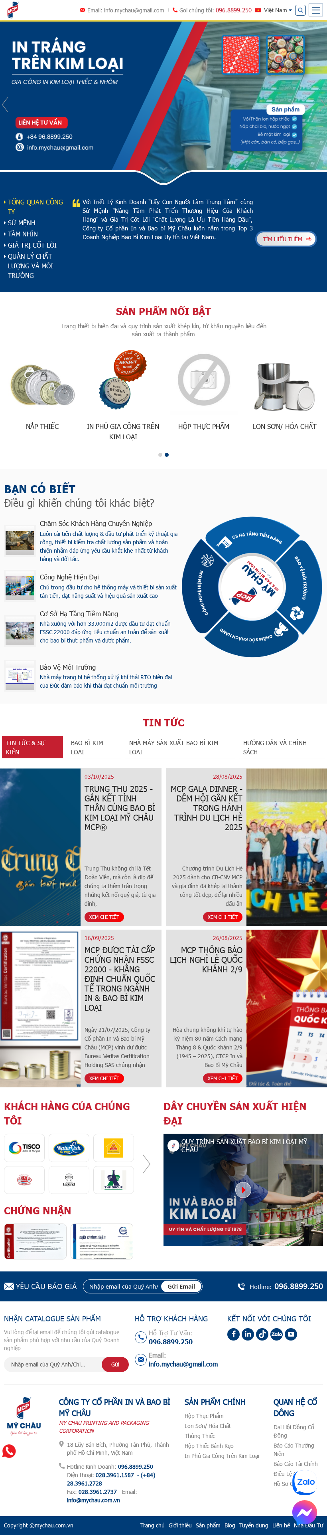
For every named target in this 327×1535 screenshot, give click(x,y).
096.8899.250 (234, 10)
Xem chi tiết (104, 917)
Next (322, 104)
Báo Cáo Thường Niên (294, 1449)
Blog (230, 1525)
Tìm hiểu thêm (282, 239)
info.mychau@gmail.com (134, 10)
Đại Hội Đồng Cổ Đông (294, 1431)
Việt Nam (275, 10)
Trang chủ (152, 1525)
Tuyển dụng (253, 1525)
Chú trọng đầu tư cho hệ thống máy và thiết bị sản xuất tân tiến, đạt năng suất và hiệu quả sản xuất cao (108, 591)
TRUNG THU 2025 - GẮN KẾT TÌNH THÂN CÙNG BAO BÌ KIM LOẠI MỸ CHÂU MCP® (120, 808)
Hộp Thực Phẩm (204, 1415)
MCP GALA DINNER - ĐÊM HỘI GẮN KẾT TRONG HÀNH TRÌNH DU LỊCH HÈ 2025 (206, 808)
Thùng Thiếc (200, 1435)
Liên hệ (281, 1525)
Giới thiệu (180, 1525)
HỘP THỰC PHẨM (203, 426)
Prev (5, 104)
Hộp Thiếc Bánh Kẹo (209, 1445)
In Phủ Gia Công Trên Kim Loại (222, 1455)
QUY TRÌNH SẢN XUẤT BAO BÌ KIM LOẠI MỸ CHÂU (244, 1145)
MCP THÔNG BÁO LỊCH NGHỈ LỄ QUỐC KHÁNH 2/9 (206, 959)
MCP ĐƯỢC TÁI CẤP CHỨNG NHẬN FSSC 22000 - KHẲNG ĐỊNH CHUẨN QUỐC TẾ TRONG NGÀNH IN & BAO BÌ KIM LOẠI (120, 978)
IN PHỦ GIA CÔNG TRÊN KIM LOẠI (123, 431)
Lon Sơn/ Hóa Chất (208, 1425)
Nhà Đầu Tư (308, 1525)
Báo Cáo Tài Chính (296, 1463)
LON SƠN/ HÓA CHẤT (285, 426)
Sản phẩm (208, 1525)
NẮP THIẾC (42, 426)
